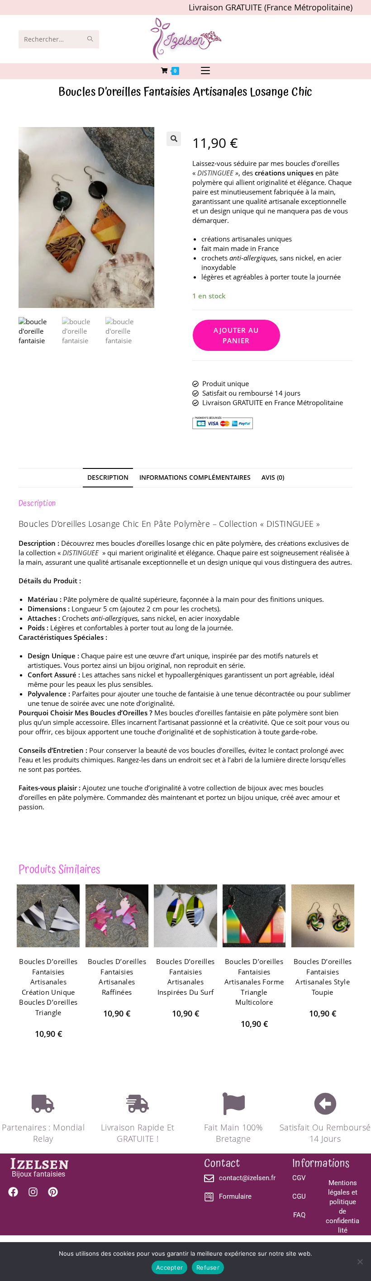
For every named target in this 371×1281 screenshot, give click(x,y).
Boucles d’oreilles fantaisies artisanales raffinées (117, 977)
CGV (299, 1178)
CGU (299, 1196)
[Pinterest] (53, 1192)
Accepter (169, 1267)
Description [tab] (107, 477)
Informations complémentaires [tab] (195, 477)
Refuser (207, 1267)
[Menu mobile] (205, 71)
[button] (173, 139)
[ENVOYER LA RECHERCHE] (90, 39)
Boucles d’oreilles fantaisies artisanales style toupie (323, 977)
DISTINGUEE (215, 172)
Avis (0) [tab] (273, 477)
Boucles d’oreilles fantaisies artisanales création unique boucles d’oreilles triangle (48, 987)
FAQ (299, 1215)
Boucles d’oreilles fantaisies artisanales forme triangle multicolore (254, 982)
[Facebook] (13, 1192)
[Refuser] (359, 1261)
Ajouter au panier (236, 335)
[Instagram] (33, 1192)
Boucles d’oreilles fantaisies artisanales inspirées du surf (185, 977)
